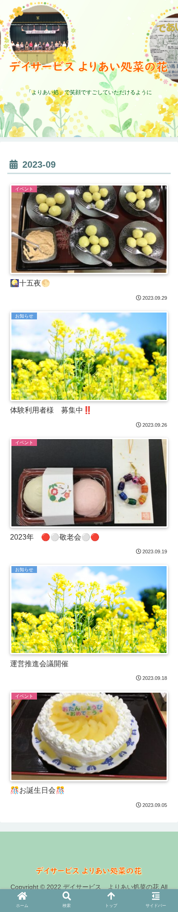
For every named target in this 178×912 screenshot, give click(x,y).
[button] (160, 904)
